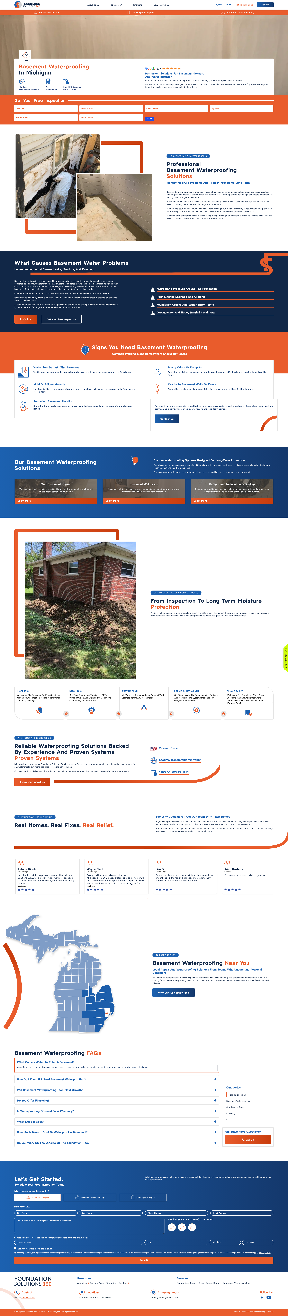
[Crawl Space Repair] (128, 12)
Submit (149, 119)
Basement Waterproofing (240, 12)
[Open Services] (121, 4)
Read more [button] (22, 886)
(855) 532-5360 (244, 4)
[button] (15, 702)
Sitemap (270, 1311)
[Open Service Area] (168, 4)
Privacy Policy (265, 1252)
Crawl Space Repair (143, 12)
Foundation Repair (49, 12)
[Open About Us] (98, 4)
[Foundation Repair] (35, 12)
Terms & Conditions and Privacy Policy (249, 1311)
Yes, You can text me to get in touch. (35, 1248)
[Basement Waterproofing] (223, 12)
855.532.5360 (28, 1297)
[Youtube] (268, 1297)
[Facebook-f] (262, 1297)
